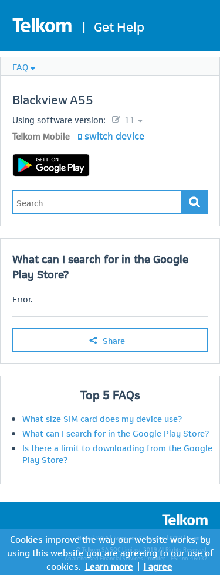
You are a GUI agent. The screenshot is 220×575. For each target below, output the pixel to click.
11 (128, 119)
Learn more (109, 565)
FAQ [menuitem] (20, 66)
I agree (158, 565)
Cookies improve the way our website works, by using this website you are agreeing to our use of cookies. (110, 552)
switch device (114, 135)
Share (114, 340)
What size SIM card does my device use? (102, 418)
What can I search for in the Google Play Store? (115, 432)
